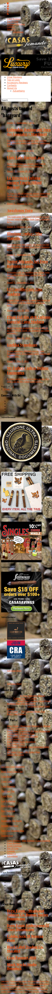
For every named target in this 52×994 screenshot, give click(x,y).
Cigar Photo (6, 796)
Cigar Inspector (8, 786)
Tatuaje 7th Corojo (15, 754)
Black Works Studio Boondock (21, 741)
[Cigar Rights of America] (16, 657)
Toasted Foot (7, 835)
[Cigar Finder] (16, 639)
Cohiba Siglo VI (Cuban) (25, 698)
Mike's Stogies (7, 806)
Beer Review (40, 981)
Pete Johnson (27, 989)
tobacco (15, 992)
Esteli (22, 986)
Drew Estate (13, 989)
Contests (11, 27)
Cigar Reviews (14, 19)
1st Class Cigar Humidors (13, 766)
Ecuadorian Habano (43, 984)
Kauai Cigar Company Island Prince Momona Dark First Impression (29, 702)
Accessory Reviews (16, 24)
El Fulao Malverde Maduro (32, 696)
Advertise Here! (14, 670)
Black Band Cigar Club (12, 771)
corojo (26, 992)
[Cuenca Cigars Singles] (21, 561)
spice (25, 984)
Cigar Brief (6, 776)
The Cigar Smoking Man (12, 830)
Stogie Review (8, 816)
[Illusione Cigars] (21, 461)
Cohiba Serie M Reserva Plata (20, 734)
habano (9, 992)
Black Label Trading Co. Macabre (22, 736)
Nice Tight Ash (8, 811)
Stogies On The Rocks (11, 821)
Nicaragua (11, 984)
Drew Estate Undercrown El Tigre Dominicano (28, 731)
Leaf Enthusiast (8, 801)
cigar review (5, 981)
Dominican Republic (13, 986)
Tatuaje (20, 989)
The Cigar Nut (7, 791)
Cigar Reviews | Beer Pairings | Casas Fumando (29, 840)
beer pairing (22, 981)
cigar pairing (31, 981)
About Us (11, 29)
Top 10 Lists (12, 21)
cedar (17, 984)
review (20, 992)
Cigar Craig (6, 781)
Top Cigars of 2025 (16, 744)
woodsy (4, 992)
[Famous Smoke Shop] (21, 611)
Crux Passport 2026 (16, 739)
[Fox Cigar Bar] (21, 511)
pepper (43, 986)
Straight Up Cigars (9, 826)
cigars (31, 992)
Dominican (32, 984)
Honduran (4, 989)
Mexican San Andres (40, 992)
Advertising (18, 32)
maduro (35, 989)
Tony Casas (12, 711)
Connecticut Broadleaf (32, 986)
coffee (3, 986)
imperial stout (43, 989)
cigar (21, 984)
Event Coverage (14, 846)
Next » (8, 389)
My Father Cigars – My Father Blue (23, 752)
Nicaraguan (14, 981)
